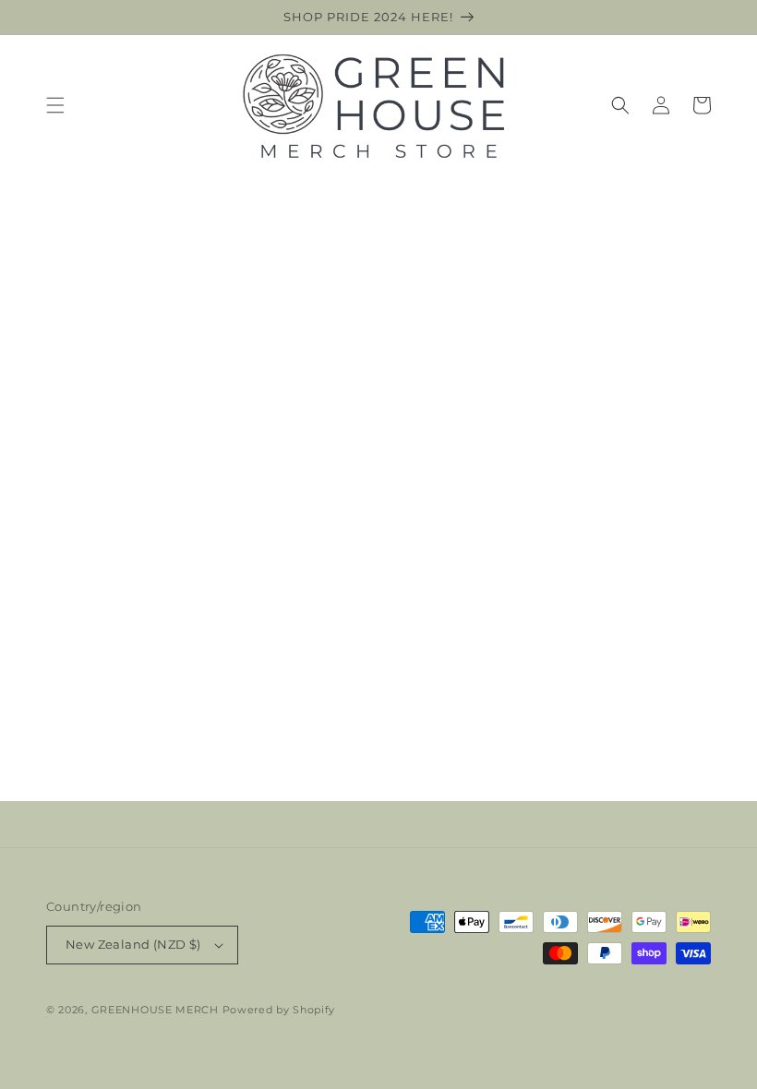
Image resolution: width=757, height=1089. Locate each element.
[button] (55, 105)
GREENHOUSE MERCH (155, 1009)
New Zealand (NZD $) (133, 944)
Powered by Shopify (279, 1009)
